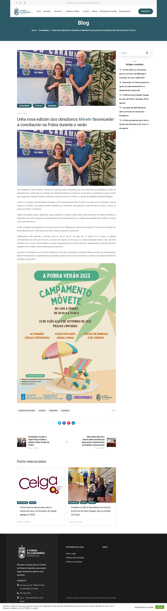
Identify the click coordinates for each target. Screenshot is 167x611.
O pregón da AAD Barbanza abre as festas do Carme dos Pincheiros (132, 112)
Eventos (38, 106)
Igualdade (52, 106)
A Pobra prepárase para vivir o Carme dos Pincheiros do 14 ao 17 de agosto (134, 124)
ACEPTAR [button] (160, 607)
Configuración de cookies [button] (144, 607)
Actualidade (44, 30)
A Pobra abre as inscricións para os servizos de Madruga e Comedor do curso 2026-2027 (132, 74)
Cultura (32, 502)
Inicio (34, 30)
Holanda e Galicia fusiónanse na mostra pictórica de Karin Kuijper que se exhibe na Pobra (91, 511)
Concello (42, 410)
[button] (145, 11)
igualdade (65, 410)
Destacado (53, 410)
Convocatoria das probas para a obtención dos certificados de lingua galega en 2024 (38, 511)
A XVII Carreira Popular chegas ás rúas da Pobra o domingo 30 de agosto (134, 99)
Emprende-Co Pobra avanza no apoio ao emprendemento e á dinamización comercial (134, 86)
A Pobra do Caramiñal (27, 410)
